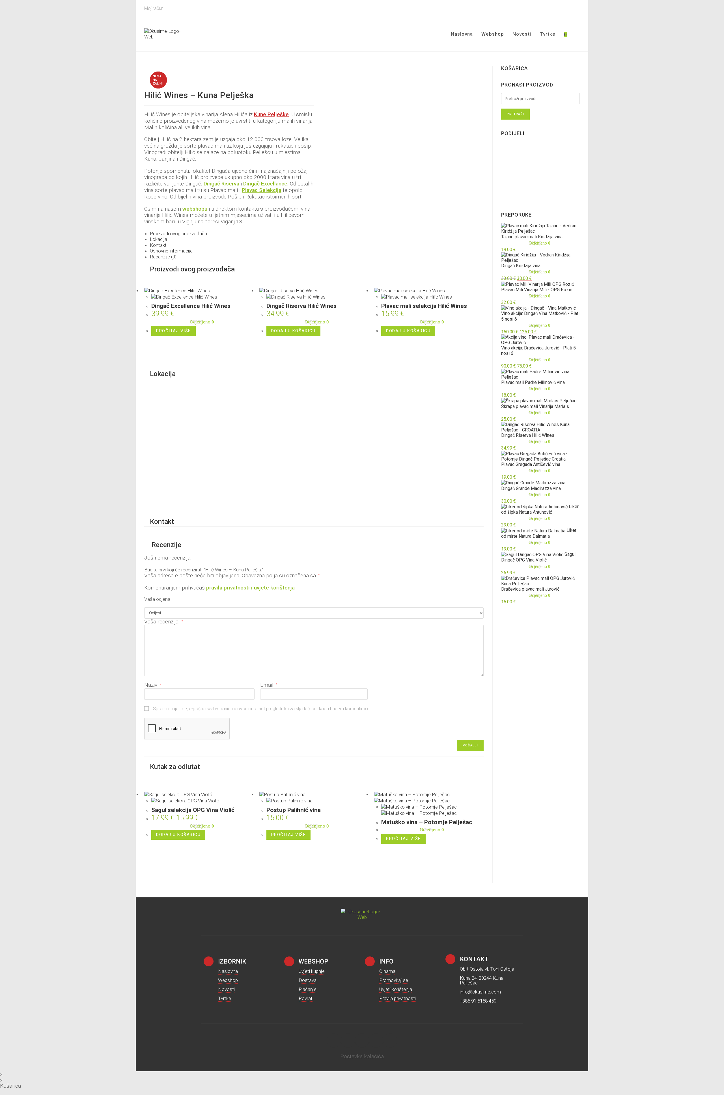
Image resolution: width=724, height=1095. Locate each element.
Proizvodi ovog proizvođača (178, 233)
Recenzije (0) (163, 257)
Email (268, 685)
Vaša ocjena (157, 599)
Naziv (152, 685)
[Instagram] (334, 1040)
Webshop (228, 980)
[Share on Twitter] (505, 146)
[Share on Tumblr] (505, 197)
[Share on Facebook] (505, 154)
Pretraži (515, 114)
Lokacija (158, 239)
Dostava (307, 980)
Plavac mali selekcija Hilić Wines (424, 306)
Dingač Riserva (221, 183)
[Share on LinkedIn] (505, 171)
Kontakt (158, 245)
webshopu (194, 209)
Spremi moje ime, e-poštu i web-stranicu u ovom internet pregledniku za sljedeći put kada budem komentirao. (261, 708)
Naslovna (228, 971)
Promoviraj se (393, 980)
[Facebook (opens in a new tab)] (554, 8)
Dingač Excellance (265, 183)
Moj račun (153, 8)
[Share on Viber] (505, 180)
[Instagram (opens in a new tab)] (570, 8)
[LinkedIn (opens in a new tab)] (577, 8)
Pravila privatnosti (397, 998)
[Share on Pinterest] (505, 163)
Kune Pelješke (271, 114)
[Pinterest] (376, 1040)
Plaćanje (307, 989)
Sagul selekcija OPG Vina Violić (192, 810)
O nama (387, 971)
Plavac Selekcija (261, 190)
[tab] (317, 233)
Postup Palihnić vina (293, 810)
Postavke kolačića (362, 1056)
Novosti (226, 989)
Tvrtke (224, 998)
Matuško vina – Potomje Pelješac (426, 822)
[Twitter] (362, 1040)
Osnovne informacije (171, 251)
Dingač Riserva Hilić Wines (301, 306)
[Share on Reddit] (505, 188)
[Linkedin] (390, 1040)
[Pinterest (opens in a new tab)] (562, 8)
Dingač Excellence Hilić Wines (190, 306)
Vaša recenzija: (163, 621)
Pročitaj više (173, 330)
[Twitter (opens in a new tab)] (546, 8)
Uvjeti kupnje (312, 971)
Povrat (306, 998)
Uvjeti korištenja (395, 989)
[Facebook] (348, 1040)
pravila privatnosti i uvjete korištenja (250, 587)
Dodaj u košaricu (293, 330)
